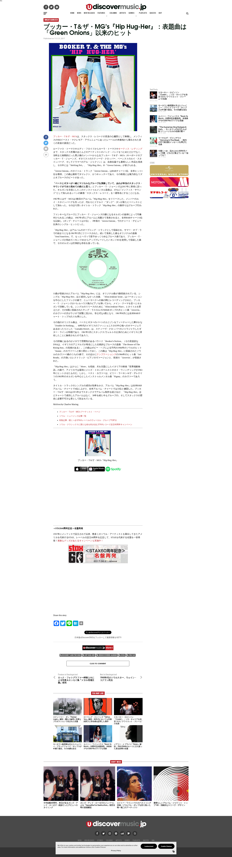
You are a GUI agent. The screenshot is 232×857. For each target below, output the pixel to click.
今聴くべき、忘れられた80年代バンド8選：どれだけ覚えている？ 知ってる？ (173, 152)
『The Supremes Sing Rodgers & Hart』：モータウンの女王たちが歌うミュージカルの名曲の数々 (172, 129)
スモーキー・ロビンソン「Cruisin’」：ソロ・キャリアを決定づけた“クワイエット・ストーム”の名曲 (173, 95)
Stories (100, 840)
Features (101, 12)
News (79, 12)
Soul (123, 655)
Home (72, 12)
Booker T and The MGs (71, 655)
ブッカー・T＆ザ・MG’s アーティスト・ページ (79, 412)
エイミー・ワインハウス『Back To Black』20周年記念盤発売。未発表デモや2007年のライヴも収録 (173, 118)
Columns (113, 12)
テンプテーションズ (106, 354)
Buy (160, 12)
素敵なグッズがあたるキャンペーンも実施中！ (80, 540)
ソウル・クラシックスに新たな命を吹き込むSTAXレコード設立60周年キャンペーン (95, 424)
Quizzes (153, 12)
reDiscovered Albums (108, 655)
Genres (131, 12)
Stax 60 (132, 655)
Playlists (143, 12)
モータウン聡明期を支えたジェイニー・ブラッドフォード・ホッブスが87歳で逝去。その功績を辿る (172, 107)
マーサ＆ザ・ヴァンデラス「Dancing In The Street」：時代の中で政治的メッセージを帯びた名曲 (172, 141)
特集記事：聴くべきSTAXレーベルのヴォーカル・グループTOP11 (88, 420)
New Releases (89, 12)
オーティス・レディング (130, 148)
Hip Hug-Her (90, 655)
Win (153, 840)
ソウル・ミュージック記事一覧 (72, 416)
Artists (123, 12)
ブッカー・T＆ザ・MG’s (65, 136)
